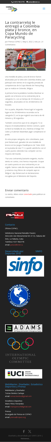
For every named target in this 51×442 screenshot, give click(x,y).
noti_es (37, 41)
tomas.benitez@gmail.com (21, 396)
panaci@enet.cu (16, 245)
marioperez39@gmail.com (20, 406)
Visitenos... (25, 438)
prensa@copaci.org (18, 417)
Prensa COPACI (14, 41)
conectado (28, 194)
